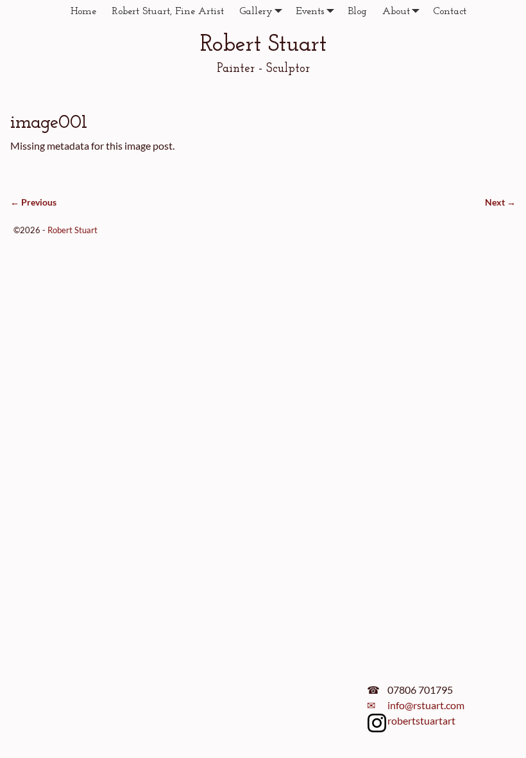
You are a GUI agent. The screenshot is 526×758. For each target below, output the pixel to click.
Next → (500, 202)
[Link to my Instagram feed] (377, 725)
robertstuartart (421, 720)
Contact (449, 11)
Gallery (256, 11)
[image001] (262, 172)
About (396, 11)
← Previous (33, 202)
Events (310, 11)
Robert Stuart (263, 45)
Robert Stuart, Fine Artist (168, 11)
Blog (357, 11)
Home (83, 11)
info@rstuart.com (425, 705)
